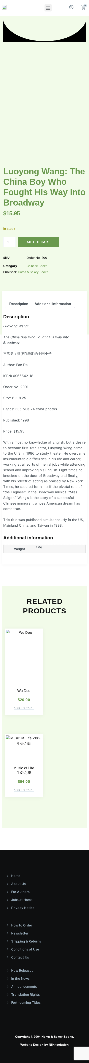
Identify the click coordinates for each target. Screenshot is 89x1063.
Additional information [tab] (53, 304)
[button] (48, 7)
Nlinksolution (59, 1044)
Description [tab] (18, 304)
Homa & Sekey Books (33, 272)
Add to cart (38, 242)
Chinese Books (37, 266)
